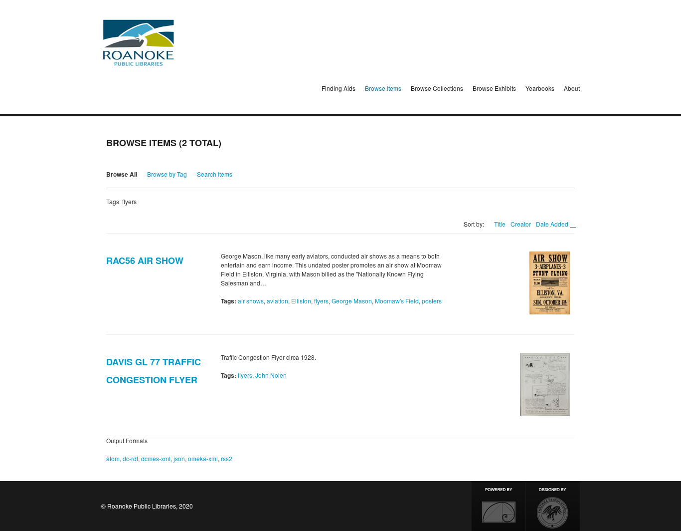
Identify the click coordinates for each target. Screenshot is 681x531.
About (572, 88)
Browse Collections (437, 88)
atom (113, 458)
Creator (521, 224)
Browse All (121, 174)
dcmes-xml (155, 458)
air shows (251, 300)
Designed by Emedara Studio (553, 506)
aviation (277, 300)
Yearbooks (539, 88)
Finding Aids (338, 88)
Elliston (301, 300)
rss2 (226, 458)
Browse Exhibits (494, 88)
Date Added (553, 224)
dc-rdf (130, 458)
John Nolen (271, 375)
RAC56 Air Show (144, 260)
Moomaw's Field (397, 300)
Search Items (214, 174)
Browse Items (383, 88)
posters (432, 300)
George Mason (352, 300)
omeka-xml (203, 458)
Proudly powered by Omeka (498, 506)
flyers (321, 300)
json (179, 458)
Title (500, 224)
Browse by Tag (167, 174)
